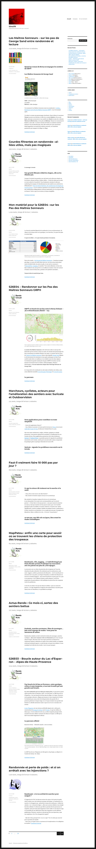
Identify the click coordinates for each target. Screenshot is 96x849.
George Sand (56, 355)
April (70, 92)
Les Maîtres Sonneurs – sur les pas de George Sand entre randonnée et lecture (34, 41)
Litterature (11, 71)
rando (17, 172)
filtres (14, 170)
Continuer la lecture (29, 132)
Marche (14, 491)
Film (16, 633)
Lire (16, 70)
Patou (16, 566)
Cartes (15, 565)
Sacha (70, 79)
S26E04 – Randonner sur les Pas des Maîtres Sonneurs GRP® (33, 288)
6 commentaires (12, 315)
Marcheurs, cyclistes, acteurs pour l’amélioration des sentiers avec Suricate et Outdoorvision (36, 394)
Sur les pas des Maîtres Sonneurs (43, 260)
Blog (70, 102)
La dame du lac (72, 76)
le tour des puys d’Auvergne (45, 371)
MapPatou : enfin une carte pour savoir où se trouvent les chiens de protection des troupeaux (35, 536)
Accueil (69, 19)
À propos (75, 19)
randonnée (11, 173)
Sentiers (18, 424)
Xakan (70, 83)
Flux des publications (73, 159)
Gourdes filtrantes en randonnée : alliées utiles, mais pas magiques (34, 143)
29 (18, 833)
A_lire (10, 70)
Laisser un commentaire (14, 636)
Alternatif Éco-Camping (31, 266)
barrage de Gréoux (38, 710)
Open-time (71, 77)
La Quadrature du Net (73, 94)
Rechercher (70, 38)
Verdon (48, 710)
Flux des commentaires (73, 160)
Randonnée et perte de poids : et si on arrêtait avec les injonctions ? (34, 769)
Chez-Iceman (71, 73)
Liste (10, 234)
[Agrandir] (77, 242)
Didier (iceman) (71, 137)
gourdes (17, 170)
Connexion (71, 157)
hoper (69, 131)
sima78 (69, 125)
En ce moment (83, 19)
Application (15, 423)
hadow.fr (70, 75)
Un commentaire (12, 73)
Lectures (13, 70)
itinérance (14, 687)
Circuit (13, 312)
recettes (70, 110)
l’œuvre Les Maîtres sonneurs (33, 355)
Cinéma (14, 632)
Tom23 (54, 427)
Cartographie (11, 566)
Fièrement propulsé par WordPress (20, 843)
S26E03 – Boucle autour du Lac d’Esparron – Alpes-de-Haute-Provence (35, 660)
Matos (14, 172)
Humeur (10, 795)
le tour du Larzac (57, 371)
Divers (70, 103)
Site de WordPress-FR (73, 161)
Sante (15, 494)
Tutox (70, 82)
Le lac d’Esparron (28, 708)
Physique (14, 493)
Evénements (11, 633)
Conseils (10, 170)
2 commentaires (12, 426)
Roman (18, 71)
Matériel (10, 172)
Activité (10, 491)
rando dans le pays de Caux (30, 429)
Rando (10, 169)
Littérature (11, 68)
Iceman (69, 119)
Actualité (11, 423)
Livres (15, 71)
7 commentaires (12, 570)
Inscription (71, 156)
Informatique (71, 106)
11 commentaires (12, 802)
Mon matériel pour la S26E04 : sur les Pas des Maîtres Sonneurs (34, 206)
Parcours (17, 312)
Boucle (10, 312)
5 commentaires (12, 175)
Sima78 (12, 26)
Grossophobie (12, 797)
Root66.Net (71, 95)
